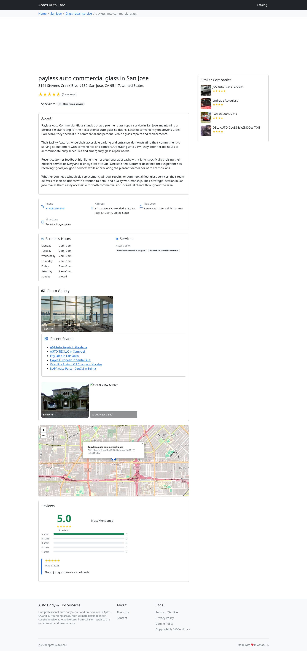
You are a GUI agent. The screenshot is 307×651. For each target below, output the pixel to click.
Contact (122, 618)
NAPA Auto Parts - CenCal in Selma (73, 369)
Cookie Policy (164, 624)
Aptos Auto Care (51, 4)
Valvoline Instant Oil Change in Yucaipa (76, 364)
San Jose (56, 13)
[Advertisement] (153, 44)
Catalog (262, 5)
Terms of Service (167, 612)
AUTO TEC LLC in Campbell (67, 351)
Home (42, 13)
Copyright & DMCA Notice (173, 629)
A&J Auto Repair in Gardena (68, 347)
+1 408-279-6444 (55, 208)
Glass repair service (79, 13)
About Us (123, 612)
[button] (142, 444)
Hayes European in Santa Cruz (70, 360)
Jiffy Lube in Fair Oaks (64, 356)
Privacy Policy (165, 618)
